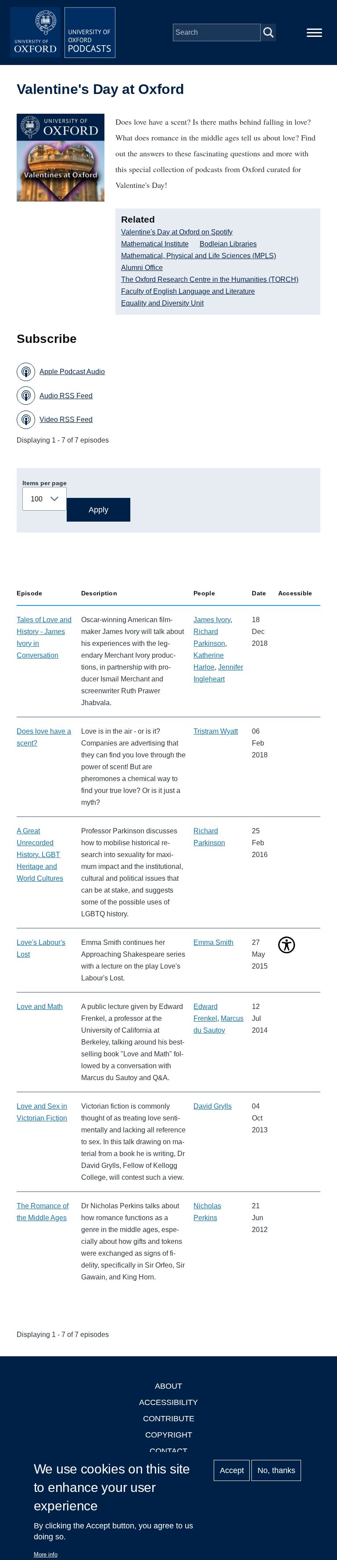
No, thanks (276, 1470)
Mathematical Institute (155, 244)
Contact (168, 1451)
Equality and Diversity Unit (162, 303)
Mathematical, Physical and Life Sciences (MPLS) (198, 255)
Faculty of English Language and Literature (188, 291)
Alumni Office (142, 267)
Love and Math (40, 1006)
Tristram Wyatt (216, 731)
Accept (232, 1470)
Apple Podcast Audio (72, 371)
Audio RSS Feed (66, 396)
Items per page (44, 482)
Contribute (168, 1418)
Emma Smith (213, 942)
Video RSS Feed (66, 419)
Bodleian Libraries (228, 244)
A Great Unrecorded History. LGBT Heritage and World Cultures (40, 854)
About (168, 1386)
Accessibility (168, 1402)
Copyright (168, 1434)
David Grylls (213, 1106)
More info (45, 1554)
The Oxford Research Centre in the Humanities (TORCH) (209, 279)
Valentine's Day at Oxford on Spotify (177, 232)
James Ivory (212, 619)
